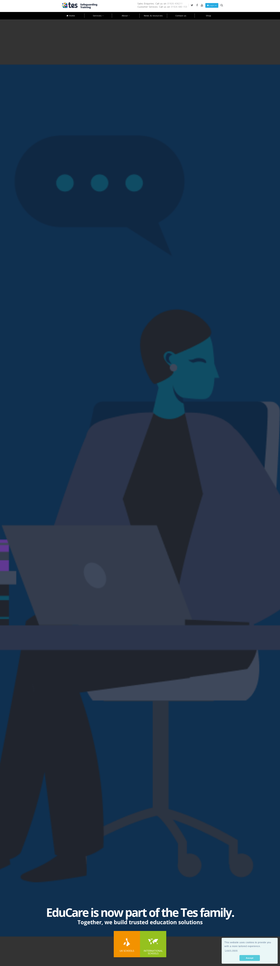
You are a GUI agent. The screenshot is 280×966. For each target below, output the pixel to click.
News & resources (153, 15)
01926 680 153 (179, 6)
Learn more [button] (231, 950)
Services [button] (97, 15)
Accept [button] (249, 958)
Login (212, 5)
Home (71, 15)
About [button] (125, 15)
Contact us (180, 15)
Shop (208, 15)
